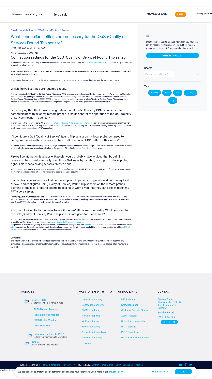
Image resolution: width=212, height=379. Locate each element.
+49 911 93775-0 (166, 316)
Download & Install (124, 365)
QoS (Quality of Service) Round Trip (99, 62)
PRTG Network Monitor (48, 30)
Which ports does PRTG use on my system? (71, 123)
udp (172, 100)
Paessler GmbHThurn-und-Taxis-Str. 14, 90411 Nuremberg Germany (170, 303)
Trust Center (107, 365)
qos (167, 92)
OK (183, 372)
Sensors (65, 30)
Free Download (172, 55)
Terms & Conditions (51, 365)
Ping (14, 227)
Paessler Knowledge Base (22, 30)
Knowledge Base (157, 13)
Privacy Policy (69, 365)
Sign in (180, 14)
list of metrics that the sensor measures (67, 222)
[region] (106, 372)
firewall (154, 92)
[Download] (100, 156)
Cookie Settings (85, 365)
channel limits (90, 224)
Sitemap (139, 365)
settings (190, 92)
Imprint (96, 365)
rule (177, 92)
